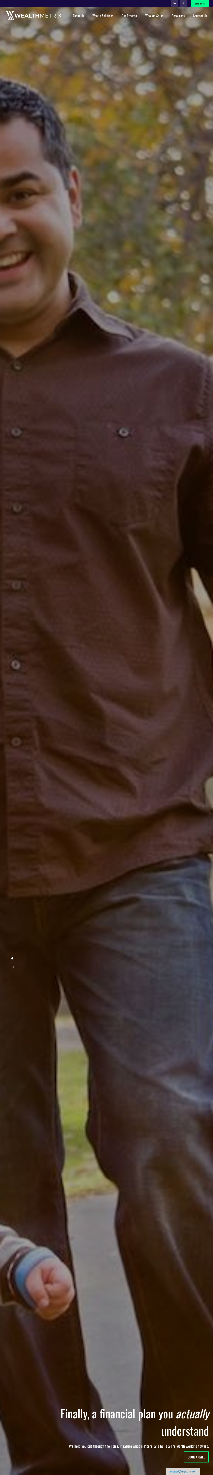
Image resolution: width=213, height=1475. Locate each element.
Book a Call (200, 3)
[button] (78, 15)
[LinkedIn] (174, 3)
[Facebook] (183, 3)
